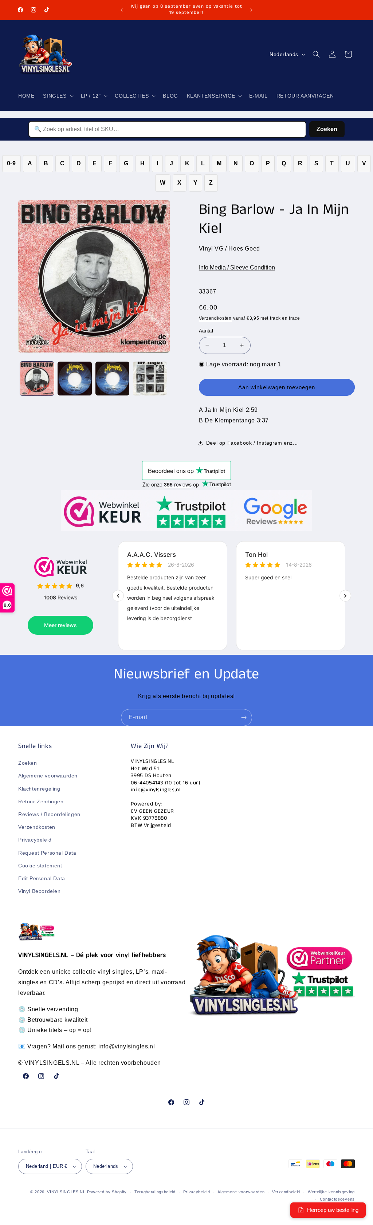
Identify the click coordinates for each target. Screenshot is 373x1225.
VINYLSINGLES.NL (66, 1192)
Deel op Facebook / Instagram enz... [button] (252, 443)
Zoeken (327, 129)
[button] (57, 95)
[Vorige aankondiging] (122, 10)
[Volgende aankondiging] (251, 10)
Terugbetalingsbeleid (155, 1192)
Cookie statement (40, 865)
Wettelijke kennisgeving (331, 1192)
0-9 (11, 163)
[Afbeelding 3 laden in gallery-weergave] (112, 378)
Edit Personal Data (41, 878)
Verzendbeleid (286, 1192)
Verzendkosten (215, 318)
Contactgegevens (337, 1199)
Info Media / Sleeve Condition (237, 267)
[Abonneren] (244, 717)
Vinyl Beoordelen (39, 891)
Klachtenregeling (39, 789)
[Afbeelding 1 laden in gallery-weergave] (37, 378)
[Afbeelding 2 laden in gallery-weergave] (74, 378)
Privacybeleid (35, 840)
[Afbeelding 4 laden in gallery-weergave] (150, 378)
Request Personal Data (47, 853)
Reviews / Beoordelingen (49, 814)
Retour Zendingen (41, 801)
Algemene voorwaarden (48, 776)
